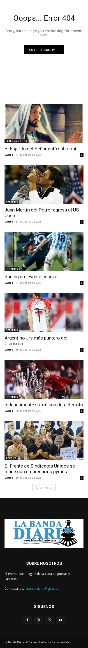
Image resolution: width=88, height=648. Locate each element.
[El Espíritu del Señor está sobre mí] (44, 123)
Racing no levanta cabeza (31, 276)
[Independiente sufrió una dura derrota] (44, 379)
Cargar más (42, 487)
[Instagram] (38, 620)
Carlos (9, 154)
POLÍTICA (11, 458)
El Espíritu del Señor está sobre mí (40, 148)
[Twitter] (49, 620)
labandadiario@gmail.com (44, 588)
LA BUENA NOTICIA (16, 141)
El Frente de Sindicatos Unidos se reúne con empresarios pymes (40, 468)
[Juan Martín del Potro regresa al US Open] (44, 184)
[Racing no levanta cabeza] (44, 251)
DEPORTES (12, 202)
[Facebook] (27, 620)
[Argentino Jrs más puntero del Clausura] (44, 312)
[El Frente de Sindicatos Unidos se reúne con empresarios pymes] (44, 440)
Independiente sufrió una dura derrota (44, 404)
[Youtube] (60, 620)
